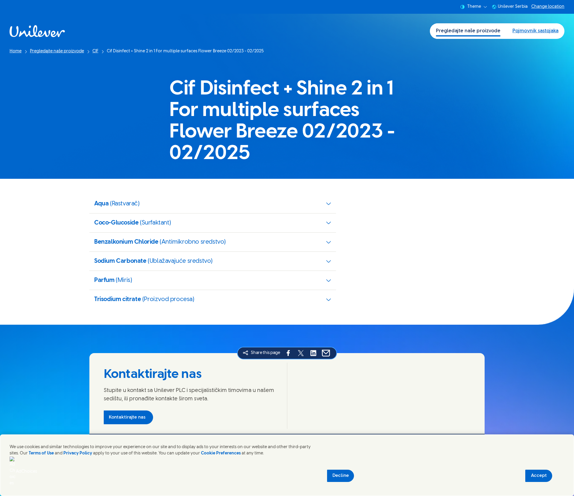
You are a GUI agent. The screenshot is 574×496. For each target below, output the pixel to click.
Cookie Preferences (221, 453)
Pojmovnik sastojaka (535, 30)
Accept (539, 475)
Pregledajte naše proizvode (468, 30)
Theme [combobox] (474, 6)
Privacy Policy (77, 453)
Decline (340, 475)
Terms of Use (41, 453)
